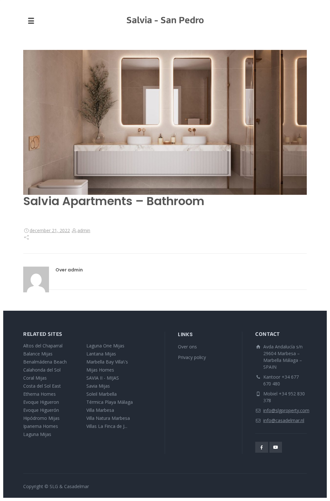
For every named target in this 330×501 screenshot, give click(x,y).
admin (83, 230)
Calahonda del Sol (42, 370)
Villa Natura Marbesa (108, 418)
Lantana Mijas (101, 354)
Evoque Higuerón (41, 410)
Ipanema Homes (40, 426)
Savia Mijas (98, 386)
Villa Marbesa (100, 410)
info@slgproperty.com (286, 410)
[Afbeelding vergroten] (165, 122)
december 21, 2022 (50, 230)
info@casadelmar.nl (283, 420)
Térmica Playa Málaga (109, 402)
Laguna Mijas (37, 434)
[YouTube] (275, 447)
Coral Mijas (35, 378)
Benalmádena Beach (45, 362)
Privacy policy (192, 357)
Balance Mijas (38, 354)
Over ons (187, 347)
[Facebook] (261, 447)
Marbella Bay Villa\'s (107, 362)
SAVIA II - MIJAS (102, 378)
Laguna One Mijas (105, 346)
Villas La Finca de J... (106, 426)
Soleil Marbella (101, 394)
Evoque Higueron (41, 402)
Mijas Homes (100, 370)
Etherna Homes (39, 394)
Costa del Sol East (42, 386)
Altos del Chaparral (43, 346)
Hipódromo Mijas (41, 418)
